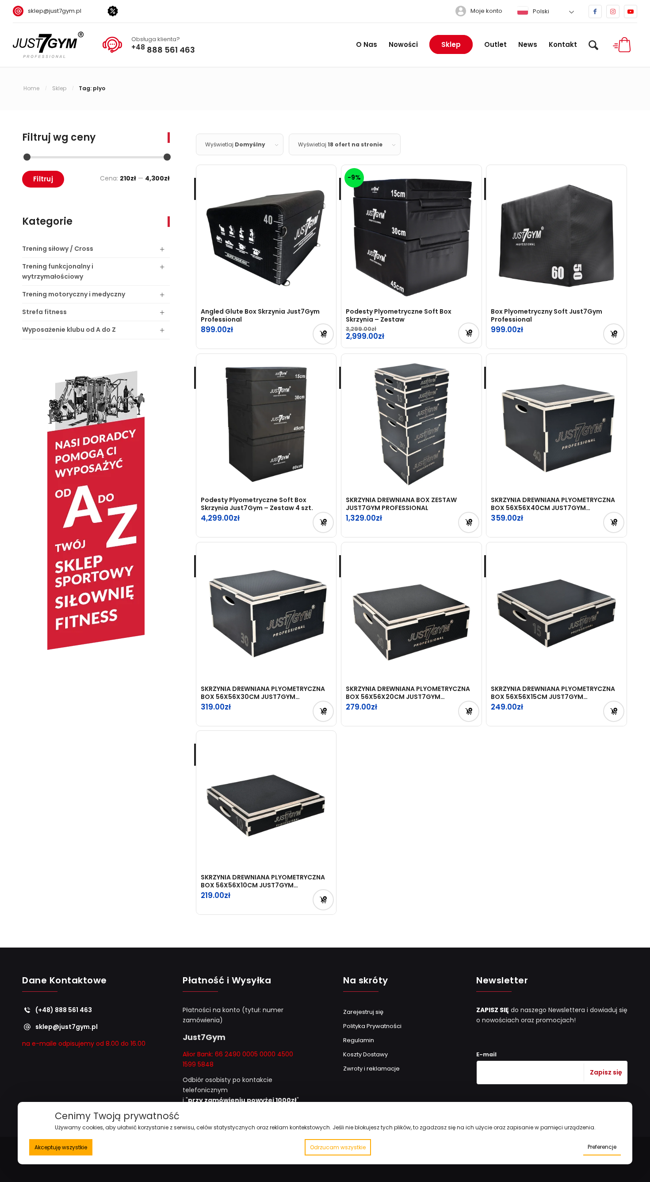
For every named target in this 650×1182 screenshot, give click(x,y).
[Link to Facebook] (595, 11)
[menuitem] (50, 11)
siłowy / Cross (57, 248)
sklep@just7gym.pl (54, 11)
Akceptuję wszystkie (60, 1147)
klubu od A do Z (69, 329)
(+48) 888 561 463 (63, 1009)
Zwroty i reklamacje (371, 1068)
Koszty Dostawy (365, 1054)
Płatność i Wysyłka (227, 980)
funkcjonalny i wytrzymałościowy (57, 271)
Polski (540, 11)
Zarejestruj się (363, 1012)
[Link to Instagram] (612, 11)
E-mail (486, 1054)
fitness (44, 311)
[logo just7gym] (48, 44)
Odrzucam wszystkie (338, 1147)
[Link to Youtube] (630, 11)
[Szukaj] (593, 44)
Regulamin (358, 1040)
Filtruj (43, 179)
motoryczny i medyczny (73, 294)
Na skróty (365, 980)
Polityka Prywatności (372, 1026)
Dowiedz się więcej (468, 333)
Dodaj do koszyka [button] (323, 334)
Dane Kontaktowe (64, 980)
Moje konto (486, 11)
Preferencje (602, 1147)
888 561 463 (163, 48)
